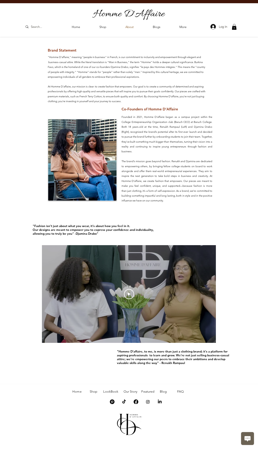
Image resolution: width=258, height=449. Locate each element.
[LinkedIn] (159, 401)
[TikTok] (124, 401)
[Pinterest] (112, 401)
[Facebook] (136, 401)
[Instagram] (148, 401)
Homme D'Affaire (128, 14)
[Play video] (129, 294)
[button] (183, 27)
